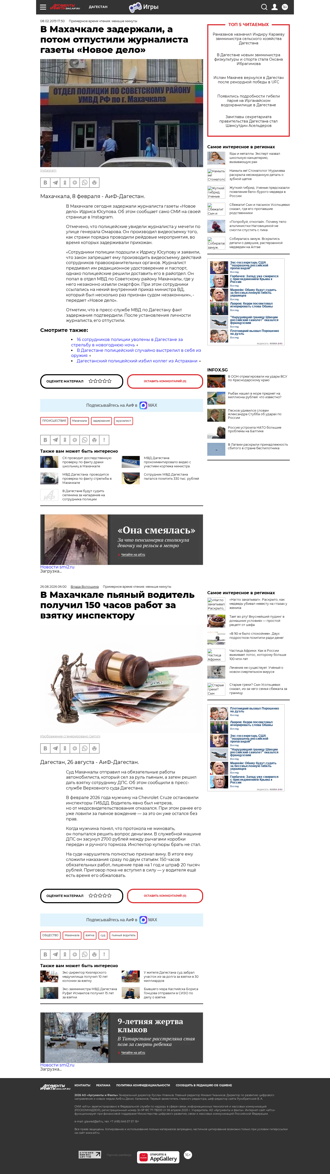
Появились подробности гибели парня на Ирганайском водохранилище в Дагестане (248, 100)
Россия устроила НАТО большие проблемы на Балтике (254, 429)
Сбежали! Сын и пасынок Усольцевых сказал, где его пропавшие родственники (259, 209)
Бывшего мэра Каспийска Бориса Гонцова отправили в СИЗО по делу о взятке (171, 993)
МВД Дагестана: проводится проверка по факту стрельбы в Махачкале (87, 478)
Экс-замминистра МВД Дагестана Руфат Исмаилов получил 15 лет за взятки (89, 993)
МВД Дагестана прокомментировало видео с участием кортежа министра (167, 462)
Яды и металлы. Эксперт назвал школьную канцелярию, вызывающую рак (254, 158)
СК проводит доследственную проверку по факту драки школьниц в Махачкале (86, 462)
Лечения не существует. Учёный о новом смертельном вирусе (256, 670)
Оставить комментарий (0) (165, 381)
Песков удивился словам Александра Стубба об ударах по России (255, 414)
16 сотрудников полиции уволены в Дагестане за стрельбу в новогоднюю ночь (127, 342)
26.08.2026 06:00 (53, 587)
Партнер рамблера (119, 1154)
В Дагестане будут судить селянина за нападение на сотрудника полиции (83, 495)
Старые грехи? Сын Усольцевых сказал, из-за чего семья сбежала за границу (258, 689)
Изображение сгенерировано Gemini (70, 736)
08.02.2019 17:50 (52, 21)
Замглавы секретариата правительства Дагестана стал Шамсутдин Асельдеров (248, 121)
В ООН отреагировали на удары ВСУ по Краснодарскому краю (257, 378)
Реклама (103, 1085)
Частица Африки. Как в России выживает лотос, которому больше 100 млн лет (257, 655)
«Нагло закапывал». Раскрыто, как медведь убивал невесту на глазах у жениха (258, 604)
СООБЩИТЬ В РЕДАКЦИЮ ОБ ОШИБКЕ (204, 1085)
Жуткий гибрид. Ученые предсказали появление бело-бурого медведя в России (259, 192)
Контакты (82, 1085)
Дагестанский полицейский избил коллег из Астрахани (137, 360)
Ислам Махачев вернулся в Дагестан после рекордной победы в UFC (248, 80)
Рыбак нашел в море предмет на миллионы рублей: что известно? (255, 395)
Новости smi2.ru (57, 567)
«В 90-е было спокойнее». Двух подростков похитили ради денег (256, 636)
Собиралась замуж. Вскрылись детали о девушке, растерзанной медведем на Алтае (256, 243)
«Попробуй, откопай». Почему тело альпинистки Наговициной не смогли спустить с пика (257, 226)
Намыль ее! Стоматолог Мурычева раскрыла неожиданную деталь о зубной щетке (257, 175)
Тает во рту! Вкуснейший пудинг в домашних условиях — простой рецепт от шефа (256, 621)
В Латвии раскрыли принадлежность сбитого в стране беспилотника (258, 446)
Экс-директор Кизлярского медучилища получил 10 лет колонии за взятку (85, 977)
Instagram (48, 170)
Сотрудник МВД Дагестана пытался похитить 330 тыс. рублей (171, 476)
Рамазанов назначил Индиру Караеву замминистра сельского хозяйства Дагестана (249, 38)
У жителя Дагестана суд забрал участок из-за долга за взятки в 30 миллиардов (171, 977)
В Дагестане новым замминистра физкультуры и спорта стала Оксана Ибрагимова (248, 59)
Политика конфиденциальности (143, 1085)
